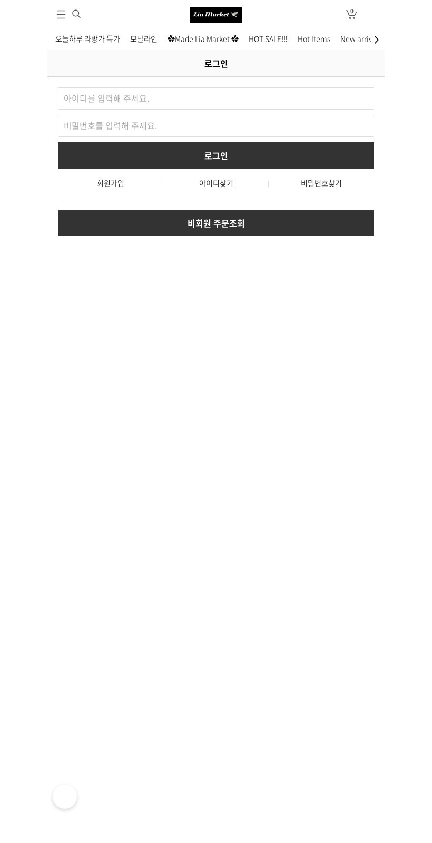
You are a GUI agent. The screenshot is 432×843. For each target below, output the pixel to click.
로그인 (371, 14)
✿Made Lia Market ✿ (203, 39)
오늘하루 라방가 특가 (87, 39)
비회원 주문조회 (216, 223)
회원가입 (110, 183)
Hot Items (314, 39)
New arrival (359, 39)
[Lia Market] (216, 15)
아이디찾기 (216, 183)
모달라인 (144, 39)
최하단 (378, 40)
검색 (76, 14)
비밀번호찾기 (321, 183)
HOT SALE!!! (268, 39)
